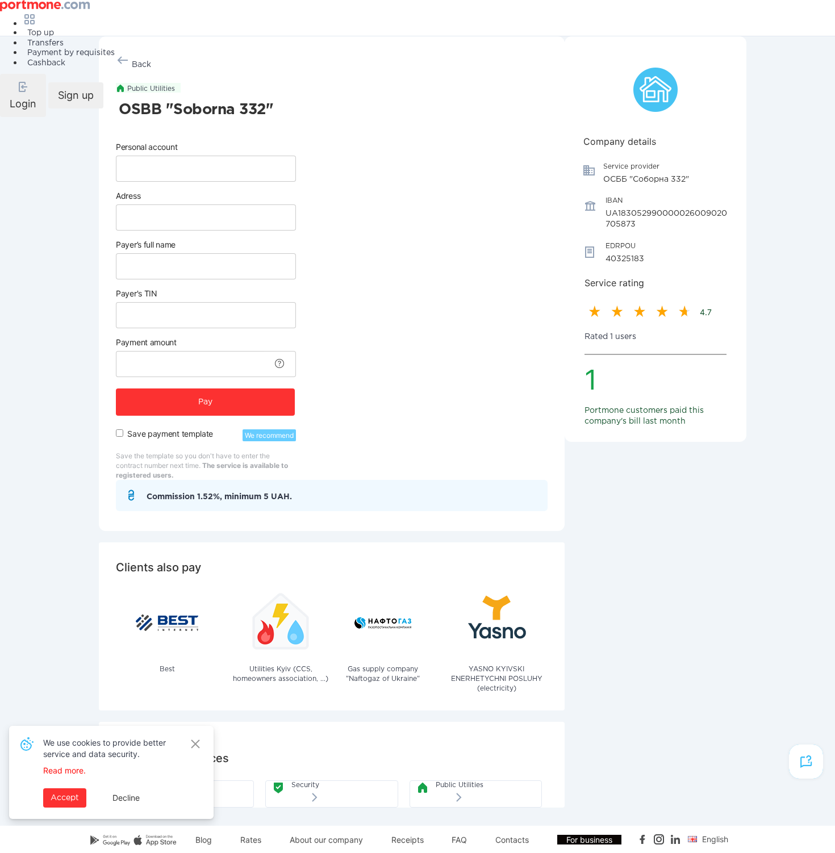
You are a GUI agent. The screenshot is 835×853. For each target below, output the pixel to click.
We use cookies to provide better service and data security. (104, 748)
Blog (203, 839)
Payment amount (146, 342)
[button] (23, 95)
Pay (205, 402)
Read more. (64, 770)
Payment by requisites (71, 52)
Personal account (146, 147)
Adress (128, 195)
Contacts (512, 839)
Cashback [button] (46, 63)
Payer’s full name (146, 244)
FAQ (459, 839)
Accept (65, 798)
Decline (126, 797)
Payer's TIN (136, 293)
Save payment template (170, 433)
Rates (250, 839)
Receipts (407, 839)
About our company (326, 839)
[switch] (119, 433)
